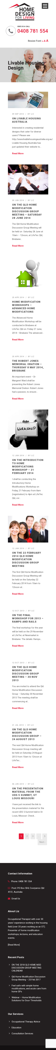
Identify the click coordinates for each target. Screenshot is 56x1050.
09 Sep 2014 (18, 114)
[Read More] (14, 944)
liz (32, 114)
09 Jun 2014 (18, 200)
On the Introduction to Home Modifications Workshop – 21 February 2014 (27, 467)
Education (16, 1027)
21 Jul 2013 (18, 725)
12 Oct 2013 (18, 611)
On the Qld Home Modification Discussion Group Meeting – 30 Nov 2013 (25, 674)
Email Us (16, 898)
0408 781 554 (32, 31)
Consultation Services (22, 1033)
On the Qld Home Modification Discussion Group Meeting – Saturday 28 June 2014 (27, 211)
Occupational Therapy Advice (26, 1021)
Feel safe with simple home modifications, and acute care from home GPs (29, 988)
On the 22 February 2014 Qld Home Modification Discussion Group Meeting (26, 559)
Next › (42, 842)
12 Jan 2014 (18, 455)
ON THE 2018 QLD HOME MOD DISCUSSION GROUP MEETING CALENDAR (26, 967)
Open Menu (45, 6)
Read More (18, 153)
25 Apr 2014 (18, 297)
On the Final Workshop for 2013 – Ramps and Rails (27, 618)
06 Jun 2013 (18, 784)
